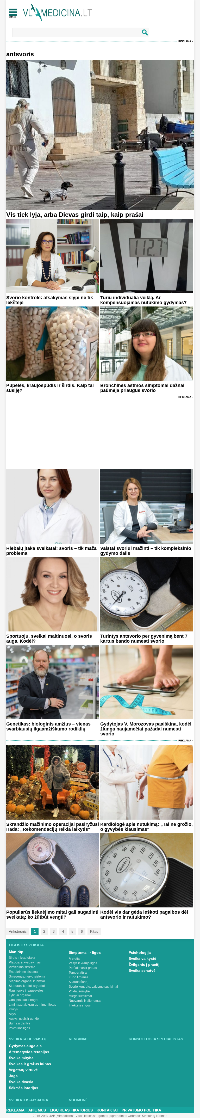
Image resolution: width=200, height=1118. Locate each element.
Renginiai (78, 1039)
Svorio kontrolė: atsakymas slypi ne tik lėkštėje (49, 300)
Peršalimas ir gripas (83, 968)
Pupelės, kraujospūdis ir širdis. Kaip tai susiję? (50, 388)
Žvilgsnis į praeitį (144, 964)
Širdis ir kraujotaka (22, 958)
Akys (12, 1014)
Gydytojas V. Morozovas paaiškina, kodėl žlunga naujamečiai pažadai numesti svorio (145, 728)
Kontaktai (107, 1110)
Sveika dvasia (21, 1082)
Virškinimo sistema (22, 967)
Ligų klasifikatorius (71, 1110)
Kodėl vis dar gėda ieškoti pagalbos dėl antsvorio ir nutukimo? (144, 915)
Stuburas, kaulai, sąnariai (27, 986)
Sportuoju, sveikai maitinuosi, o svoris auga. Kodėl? (49, 639)
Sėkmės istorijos (23, 1088)
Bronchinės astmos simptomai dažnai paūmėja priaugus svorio (142, 388)
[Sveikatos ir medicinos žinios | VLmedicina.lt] (57, 12)
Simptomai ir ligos (85, 952)
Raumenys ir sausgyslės (26, 990)
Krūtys (13, 1009)
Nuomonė (78, 1100)
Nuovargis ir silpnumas (85, 1001)
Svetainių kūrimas (154, 1116)
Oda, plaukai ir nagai (23, 1000)
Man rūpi (16, 952)
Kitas (94, 931)
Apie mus (37, 1110)
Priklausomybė (79, 991)
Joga (13, 1076)
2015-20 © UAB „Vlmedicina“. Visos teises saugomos (70, 1116)
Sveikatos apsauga (28, 1100)
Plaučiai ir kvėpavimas (25, 962)
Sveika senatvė (142, 970)
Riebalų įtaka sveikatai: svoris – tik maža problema (51, 551)
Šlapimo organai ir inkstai (27, 981)
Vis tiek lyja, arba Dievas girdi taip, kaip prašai (74, 214)
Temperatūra (78, 972)
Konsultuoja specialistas (156, 1039)
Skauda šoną (78, 982)
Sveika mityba (21, 1058)
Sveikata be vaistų (27, 1039)
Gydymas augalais (25, 1046)
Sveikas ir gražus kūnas (30, 1064)
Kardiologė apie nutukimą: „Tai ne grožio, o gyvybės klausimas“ (146, 827)
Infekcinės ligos (80, 1005)
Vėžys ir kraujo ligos (83, 963)
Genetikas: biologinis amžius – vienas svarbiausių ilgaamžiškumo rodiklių (48, 726)
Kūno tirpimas (78, 977)
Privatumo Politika (141, 1110)
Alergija (74, 958)
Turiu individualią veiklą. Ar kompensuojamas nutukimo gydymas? (143, 300)
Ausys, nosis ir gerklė (24, 1019)
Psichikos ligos (19, 1028)
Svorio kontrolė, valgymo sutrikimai (93, 986)
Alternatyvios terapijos (29, 1052)
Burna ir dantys (19, 1023)
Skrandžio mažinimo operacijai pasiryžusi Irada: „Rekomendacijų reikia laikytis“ (52, 827)
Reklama (184, 41)
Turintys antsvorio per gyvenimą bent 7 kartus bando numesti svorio (144, 639)
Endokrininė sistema (23, 972)
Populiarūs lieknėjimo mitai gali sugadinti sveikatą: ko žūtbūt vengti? (52, 915)
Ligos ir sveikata (26, 945)
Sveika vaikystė (142, 958)
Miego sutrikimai (80, 996)
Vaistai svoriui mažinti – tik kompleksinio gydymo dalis (145, 551)
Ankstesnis (18, 931)
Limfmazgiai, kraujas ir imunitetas (32, 1004)
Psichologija (140, 952)
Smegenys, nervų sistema (27, 976)
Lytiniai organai (20, 995)
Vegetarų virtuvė (23, 1070)
